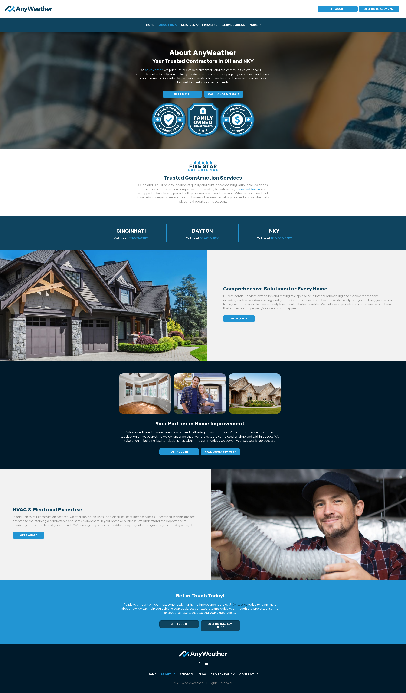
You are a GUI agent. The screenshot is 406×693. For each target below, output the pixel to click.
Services (188, 25)
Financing (209, 25)
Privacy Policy (223, 674)
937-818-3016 (209, 238)
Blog (202, 674)
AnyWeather (154, 70)
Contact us (239, 604)
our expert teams (248, 189)
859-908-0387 (281, 238)
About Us (166, 25)
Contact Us (248, 674)
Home (150, 25)
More (254, 25)
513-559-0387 (138, 238)
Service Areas (233, 25)
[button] (176, 25)
